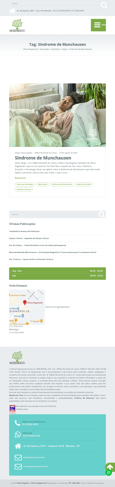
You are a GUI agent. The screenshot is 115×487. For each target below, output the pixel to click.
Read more (20, 178)
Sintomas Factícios (24, 189)
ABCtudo (76, 483)
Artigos (18, 153)
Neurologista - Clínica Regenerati (32, 483)
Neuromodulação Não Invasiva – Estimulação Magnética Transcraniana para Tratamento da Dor (52, 252)
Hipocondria (42, 184)
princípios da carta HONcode (44, 406)
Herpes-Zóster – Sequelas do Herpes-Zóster (29, 238)
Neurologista (26, 153)
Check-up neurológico (25, 184)
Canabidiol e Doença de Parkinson (24, 231)
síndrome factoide (84, 184)
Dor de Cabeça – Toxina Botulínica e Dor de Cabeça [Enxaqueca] (37, 245)
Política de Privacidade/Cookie (47, 389)
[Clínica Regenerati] (27, 307)
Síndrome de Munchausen (43, 158)
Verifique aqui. (22, 409)
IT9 (69, 483)
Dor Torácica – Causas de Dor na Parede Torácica (31, 259)
